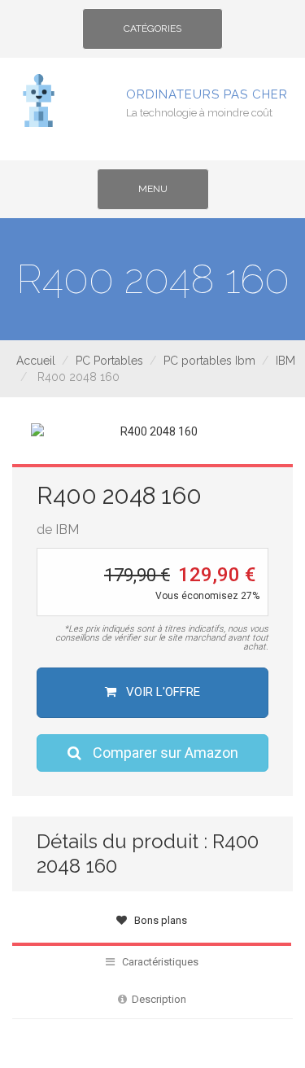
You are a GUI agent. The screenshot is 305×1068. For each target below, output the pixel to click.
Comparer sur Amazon (163, 752)
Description (156, 999)
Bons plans (157, 920)
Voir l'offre (161, 692)
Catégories (152, 34)
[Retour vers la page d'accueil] (38, 99)
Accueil (35, 360)
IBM (285, 360)
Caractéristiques (156, 962)
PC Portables (109, 360)
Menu (165, 195)
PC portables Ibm (209, 360)
